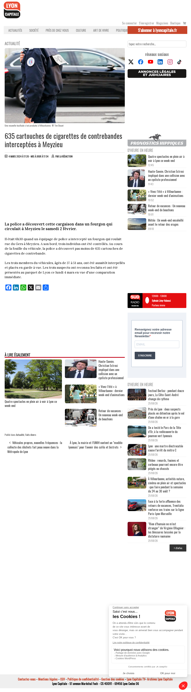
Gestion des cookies (112, 679)
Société (33, 30)
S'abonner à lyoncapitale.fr (157, 30)
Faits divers (30, 435)
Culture (81, 30)
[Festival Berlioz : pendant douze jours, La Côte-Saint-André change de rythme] (137, 395)
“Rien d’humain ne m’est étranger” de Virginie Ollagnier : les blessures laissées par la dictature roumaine (166, 530)
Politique (122, 30)
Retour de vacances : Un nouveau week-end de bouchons (166, 208)
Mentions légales (48, 679)
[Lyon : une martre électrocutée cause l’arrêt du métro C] (137, 450)
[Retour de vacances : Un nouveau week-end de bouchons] (81, 425)
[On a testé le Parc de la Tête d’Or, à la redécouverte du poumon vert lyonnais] (137, 432)
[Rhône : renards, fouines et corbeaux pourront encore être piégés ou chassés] (137, 464)
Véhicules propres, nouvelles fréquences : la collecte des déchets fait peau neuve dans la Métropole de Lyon (34, 447)
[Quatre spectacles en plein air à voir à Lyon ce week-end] (33, 397)
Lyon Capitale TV (136, 679)
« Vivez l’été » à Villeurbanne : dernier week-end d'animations (165, 193)
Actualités (15, 30)
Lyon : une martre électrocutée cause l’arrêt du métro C (165, 448)
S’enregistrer (146, 23)
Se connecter (129, 23)
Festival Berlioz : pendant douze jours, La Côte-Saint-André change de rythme (166, 395)
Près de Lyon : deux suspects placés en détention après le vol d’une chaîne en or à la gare (166, 413)
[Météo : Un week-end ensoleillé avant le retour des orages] (137, 224)
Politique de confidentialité (83, 679)
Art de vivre (101, 30)
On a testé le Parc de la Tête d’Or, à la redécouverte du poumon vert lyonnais (164, 432)
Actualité (20, 435)
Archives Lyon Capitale (160, 679)
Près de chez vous (57, 30)
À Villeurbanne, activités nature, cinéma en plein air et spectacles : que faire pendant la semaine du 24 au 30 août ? (167, 485)
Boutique (175, 23)
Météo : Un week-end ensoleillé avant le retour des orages (165, 222)
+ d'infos (178, 548)
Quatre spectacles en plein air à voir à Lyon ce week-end (31, 403)
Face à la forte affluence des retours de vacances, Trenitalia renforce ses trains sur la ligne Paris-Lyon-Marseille (166, 507)
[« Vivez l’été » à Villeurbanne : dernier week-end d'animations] (81, 402)
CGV (62, 679)
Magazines (162, 23)
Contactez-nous (27, 679)
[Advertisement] (65, 189)
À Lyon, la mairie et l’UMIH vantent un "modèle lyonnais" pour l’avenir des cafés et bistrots (95, 444)
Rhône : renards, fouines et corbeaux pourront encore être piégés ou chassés (165, 464)
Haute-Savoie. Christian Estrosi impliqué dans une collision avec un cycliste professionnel (166, 175)
